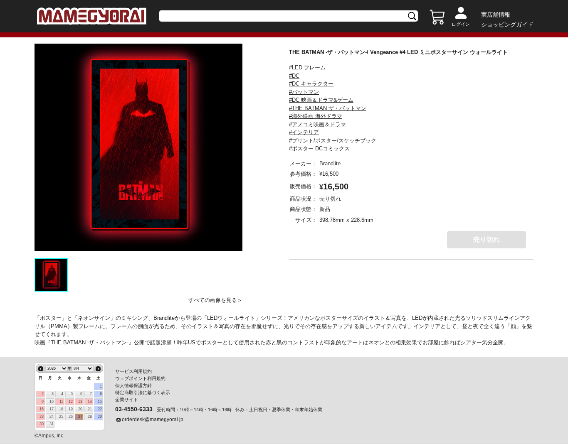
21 (90, 409)
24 (51, 417)
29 (100, 417)
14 (90, 402)
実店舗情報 (495, 14)
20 (80, 409)
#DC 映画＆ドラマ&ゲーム (321, 100)
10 (51, 402)
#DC (294, 76)
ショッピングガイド (507, 24)
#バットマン (304, 92)
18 (61, 409)
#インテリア (304, 132)
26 (71, 417)
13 (80, 402)
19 (71, 409)
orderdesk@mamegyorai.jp (152, 419)
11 (61, 402)
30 (42, 424)
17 (51, 409)
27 (80, 417)
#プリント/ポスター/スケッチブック (332, 140)
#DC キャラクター (311, 84)
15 (100, 402)
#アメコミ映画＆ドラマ (317, 124)
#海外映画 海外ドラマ (315, 116)
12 (71, 402)
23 (42, 417)
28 (90, 417)
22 (100, 409)
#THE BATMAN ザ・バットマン (327, 108)
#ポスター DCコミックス (319, 148)
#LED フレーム (307, 67)
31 (51, 424)
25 (61, 417)
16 (42, 409)
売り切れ (486, 239)
